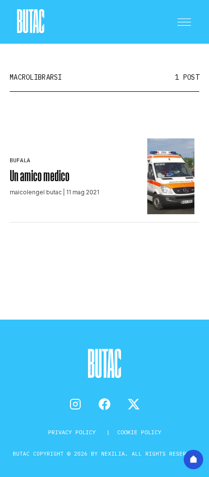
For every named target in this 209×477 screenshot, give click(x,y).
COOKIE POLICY (139, 432)
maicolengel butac (36, 192)
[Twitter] (133, 404)
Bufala (20, 160)
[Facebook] (104, 404)
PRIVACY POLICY (73, 432)
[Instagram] (75, 404)
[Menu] (184, 22)
